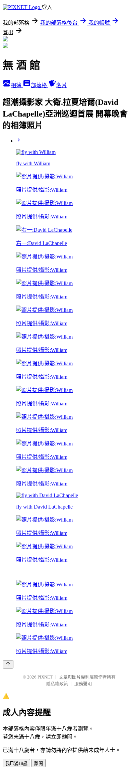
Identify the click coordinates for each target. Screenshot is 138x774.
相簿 (17, 85)
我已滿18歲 (16, 763)
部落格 (39, 85)
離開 (38, 763)
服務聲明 (83, 683)
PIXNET (45, 677)
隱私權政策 (57, 683)
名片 (61, 85)
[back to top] (8, 664)
